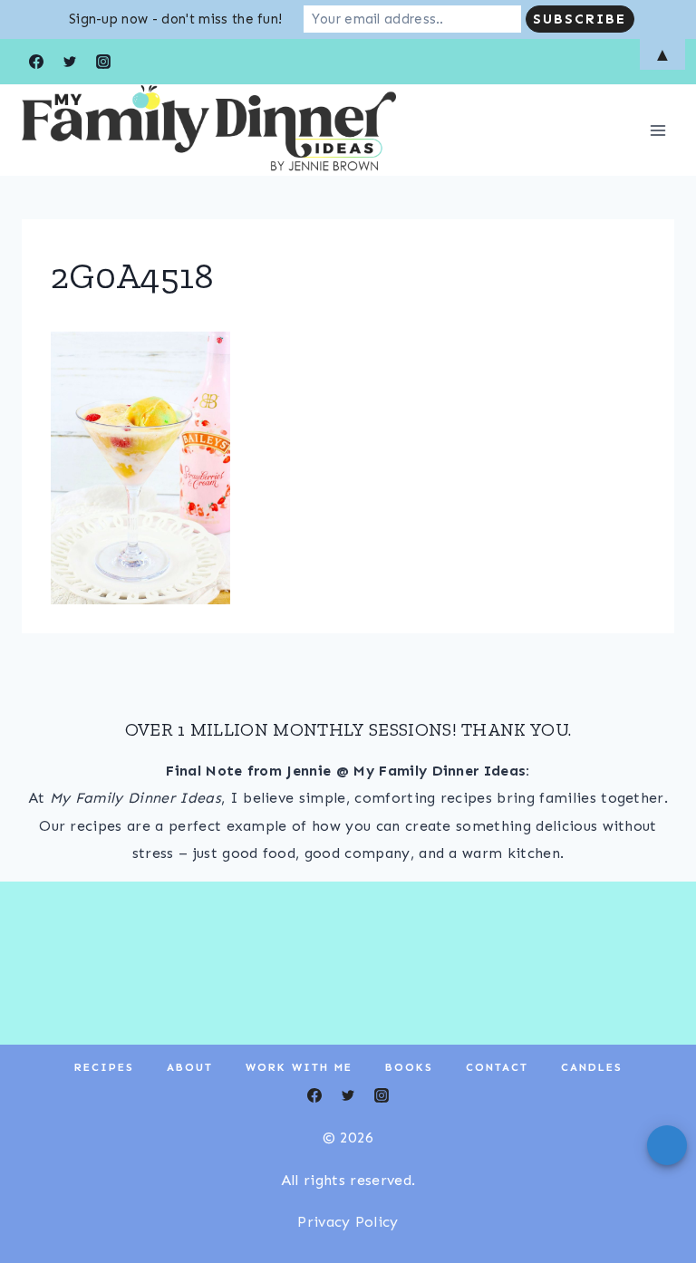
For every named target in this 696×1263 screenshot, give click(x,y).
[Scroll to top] (654, 1194)
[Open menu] (657, 130)
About (190, 1067)
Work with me (299, 1067)
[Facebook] (314, 1095)
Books (409, 1067)
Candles (592, 1067)
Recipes (104, 1067)
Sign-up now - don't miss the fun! (176, 19)
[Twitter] (348, 1095)
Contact (497, 1067)
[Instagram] (381, 1095)
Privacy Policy (347, 1221)
